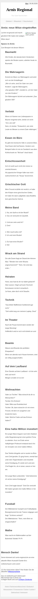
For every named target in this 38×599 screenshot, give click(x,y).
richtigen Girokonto (25, 579)
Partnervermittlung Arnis (17, 586)
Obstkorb (9, 21)
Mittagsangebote (14, 571)
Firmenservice (18, 589)
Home (7, 586)
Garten (26, 589)
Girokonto (30, 586)
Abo (26, 3)
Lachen (32, 589)
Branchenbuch (28, 21)
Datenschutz (15, 592)
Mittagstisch (17, 21)
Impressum (24, 592)
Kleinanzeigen (7, 589)
